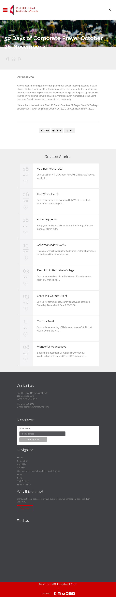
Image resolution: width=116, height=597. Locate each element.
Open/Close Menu (5, 9)
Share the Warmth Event (52, 295)
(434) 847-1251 (27, 404)
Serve (19, 478)
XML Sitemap (23, 481)
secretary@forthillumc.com (36, 407)
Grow (19, 474)
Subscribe (24, 428)
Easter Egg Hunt (47, 219)
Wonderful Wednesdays (51, 346)
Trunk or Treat (45, 321)
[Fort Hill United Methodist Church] (59, 9)
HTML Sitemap (24, 485)
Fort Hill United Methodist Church (62, 584)
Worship (21, 468)
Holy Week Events (48, 194)
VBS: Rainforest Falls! (50, 168)
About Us (21, 464)
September (22, 461)
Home (20, 457)
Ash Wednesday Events (51, 244)
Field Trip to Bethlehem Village (55, 270)
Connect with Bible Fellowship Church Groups (38, 471)
